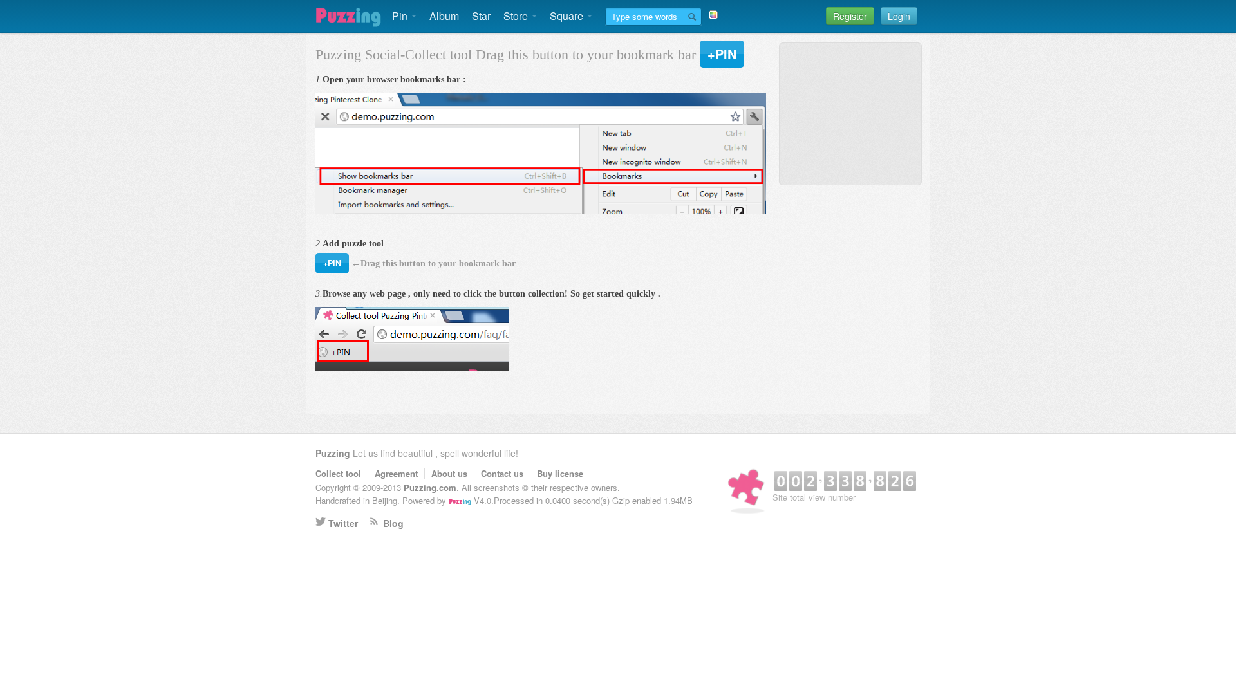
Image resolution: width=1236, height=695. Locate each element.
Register (850, 16)
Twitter (343, 523)
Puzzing (332, 453)
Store (516, 15)
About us (449, 473)
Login (899, 16)
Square (568, 15)
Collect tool (338, 473)
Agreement (396, 473)
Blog (393, 523)
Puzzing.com (430, 487)
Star (481, 15)
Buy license (560, 473)
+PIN (721, 54)
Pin (401, 15)
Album (444, 15)
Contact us (502, 473)
